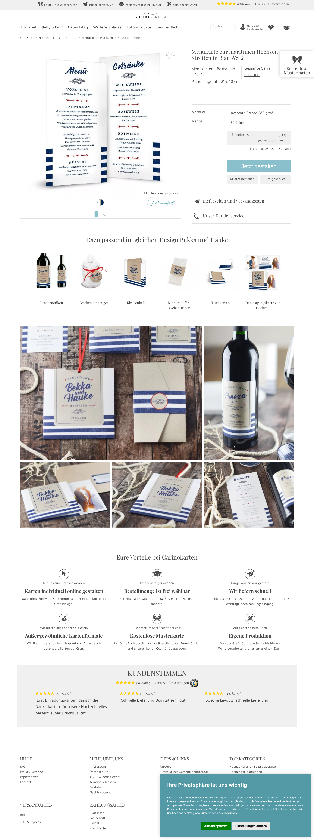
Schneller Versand (97, 4)
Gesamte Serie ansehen (257, 72)
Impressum (98, 767)
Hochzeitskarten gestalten (58, 38)
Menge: (198, 122)
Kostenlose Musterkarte (57, 4)
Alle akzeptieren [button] (216, 826)
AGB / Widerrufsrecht (105, 777)
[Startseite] (156, 16)
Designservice (275, 179)
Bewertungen (279, 4)
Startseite (27, 38)
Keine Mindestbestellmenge (140, 4)
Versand (285, 149)
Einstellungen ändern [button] (251, 826)
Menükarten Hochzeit (97, 38)
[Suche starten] (233, 27)
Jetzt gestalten (258, 166)
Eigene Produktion (182, 4)
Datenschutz (99, 772)
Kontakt (25, 782)
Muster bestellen (242, 179)
